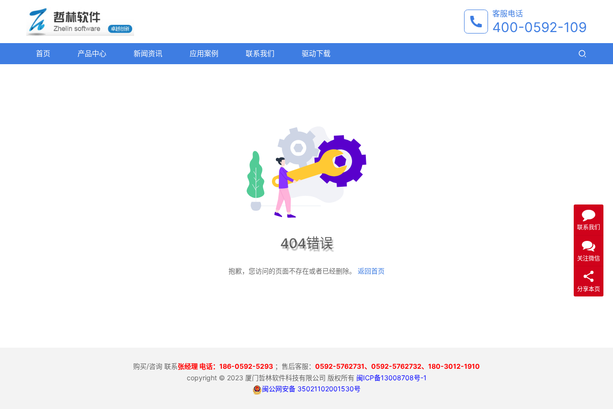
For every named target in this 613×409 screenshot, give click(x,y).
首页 (43, 53)
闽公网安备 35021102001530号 (311, 389)
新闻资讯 (148, 53)
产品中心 (92, 53)
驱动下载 (316, 53)
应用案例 (204, 53)
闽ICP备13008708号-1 (391, 378)
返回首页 (371, 271)
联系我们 (260, 53)
